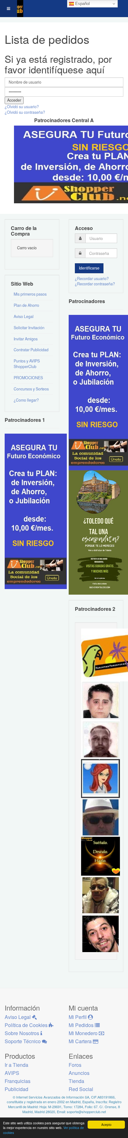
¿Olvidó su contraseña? (25, 112)
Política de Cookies (27, 1025)
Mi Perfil (78, 1017)
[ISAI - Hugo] (100, 933)
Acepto (106, 1124)
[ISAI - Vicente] (100, 817)
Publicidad (16, 1089)
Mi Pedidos (82, 1025)
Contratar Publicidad (31, 349)
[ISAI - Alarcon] (100, 700)
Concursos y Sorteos (31, 389)
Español (82, 3)
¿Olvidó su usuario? (22, 106)
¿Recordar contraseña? (95, 284)
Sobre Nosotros (22, 1033)
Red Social (81, 1089)
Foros (75, 1064)
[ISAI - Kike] (100, 894)
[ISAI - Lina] (100, 778)
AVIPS (12, 1072)
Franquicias (17, 1081)
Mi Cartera (81, 1041)
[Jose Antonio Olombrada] (36, 511)
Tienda (76, 1081)
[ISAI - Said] (100, 739)
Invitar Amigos (26, 339)
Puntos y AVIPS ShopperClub (27, 363)
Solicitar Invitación (29, 327)
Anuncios (79, 1072)
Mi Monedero (84, 1033)
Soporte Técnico (23, 1041)
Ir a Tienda (16, 1064)
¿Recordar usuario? (92, 278)
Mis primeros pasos (30, 294)
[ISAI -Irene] (100, 856)
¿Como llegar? (26, 400)
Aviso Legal (24, 316)
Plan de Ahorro (26, 305)
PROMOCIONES (28, 377)
